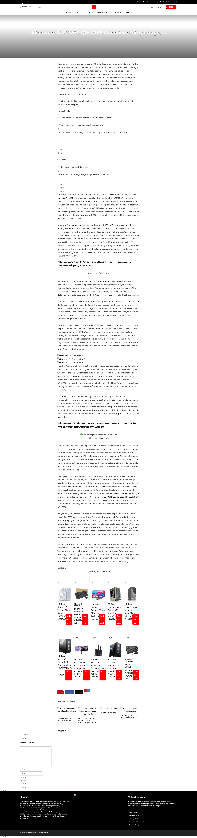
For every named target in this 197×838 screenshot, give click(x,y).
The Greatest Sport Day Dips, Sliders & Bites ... (65, 720)
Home (68, 12)
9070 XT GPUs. (98, 486)
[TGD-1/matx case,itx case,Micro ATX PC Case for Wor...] (132, 594)
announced (76, 225)
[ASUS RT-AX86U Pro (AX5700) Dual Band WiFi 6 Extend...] (98, 649)
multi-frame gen (120, 493)
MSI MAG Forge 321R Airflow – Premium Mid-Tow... (115, 668)
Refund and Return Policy (137, 822)
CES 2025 (108, 225)
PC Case (61, 604)
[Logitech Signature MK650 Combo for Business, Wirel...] (81, 594)
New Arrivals (102, 12)
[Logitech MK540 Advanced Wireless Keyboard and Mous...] (132, 649)
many (125, 225)
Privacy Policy (133, 819)
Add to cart (69, 619)
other (131, 225)
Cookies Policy (134, 825)
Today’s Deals (115, 12)
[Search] (94, 7)
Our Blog (89, 12)
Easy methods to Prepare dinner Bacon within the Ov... (87, 720)
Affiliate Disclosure (135, 816)
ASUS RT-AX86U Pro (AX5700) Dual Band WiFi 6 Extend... (98, 668)
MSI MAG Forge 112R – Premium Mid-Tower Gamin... (64, 663)
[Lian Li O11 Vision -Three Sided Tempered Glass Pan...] (65, 594)
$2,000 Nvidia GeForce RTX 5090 (118, 497)
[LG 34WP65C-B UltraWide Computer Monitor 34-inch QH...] (81, 649)
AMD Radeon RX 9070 (78, 486)
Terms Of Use (133, 813)
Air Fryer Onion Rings (108, 713)
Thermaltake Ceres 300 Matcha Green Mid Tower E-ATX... (115, 613)
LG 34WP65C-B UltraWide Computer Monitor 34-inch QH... (81, 668)
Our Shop (77, 12)
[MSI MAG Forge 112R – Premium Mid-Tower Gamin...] (65, 646)
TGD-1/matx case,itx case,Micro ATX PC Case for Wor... (131, 613)
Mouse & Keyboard (78, 605)
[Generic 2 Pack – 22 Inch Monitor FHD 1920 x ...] (98, 594)
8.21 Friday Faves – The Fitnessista (128, 716)
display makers (64, 228)
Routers (94, 659)
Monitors (95, 604)
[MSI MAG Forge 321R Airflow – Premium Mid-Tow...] (115, 649)
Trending (127, 12)
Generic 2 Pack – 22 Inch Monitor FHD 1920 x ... (98, 611)
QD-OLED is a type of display (98, 281)
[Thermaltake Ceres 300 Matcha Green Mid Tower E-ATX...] (115, 594)
